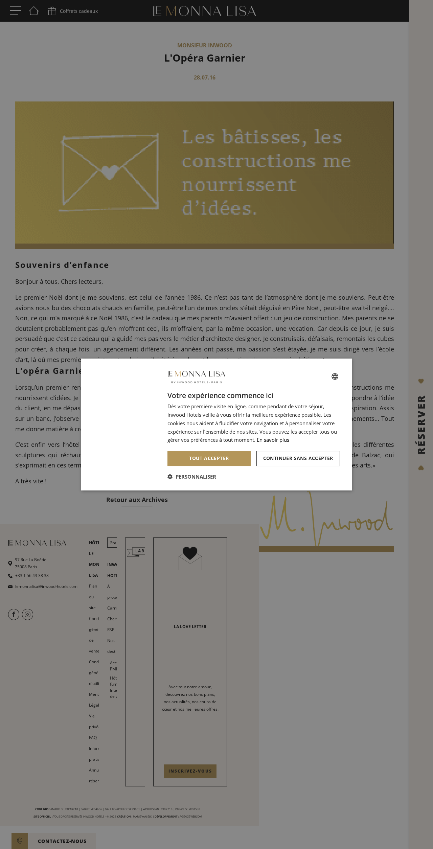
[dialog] (216, 424)
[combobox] (335, 376)
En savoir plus (273, 439)
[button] (191, 476)
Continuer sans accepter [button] (298, 458)
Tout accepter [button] (209, 458)
